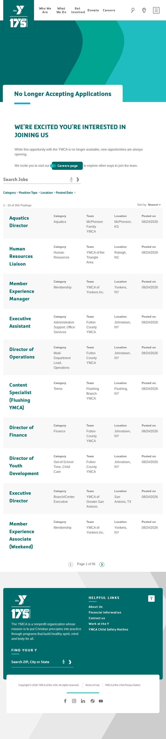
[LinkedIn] (83, 701)
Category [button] (9, 193)
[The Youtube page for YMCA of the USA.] (101, 701)
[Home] (20, 607)
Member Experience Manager (21, 291)
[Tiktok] (92, 701)
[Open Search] (132, 10)
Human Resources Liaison (21, 256)
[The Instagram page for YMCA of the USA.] (74, 701)
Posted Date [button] (64, 193)
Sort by (141, 204)
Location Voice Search (63, 662)
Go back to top (151, 598)
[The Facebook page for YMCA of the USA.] (65, 701)
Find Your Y (144, 10)
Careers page (67, 166)
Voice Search (71, 179)
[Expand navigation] (156, 10)
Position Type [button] (28, 193)
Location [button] (47, 193)
